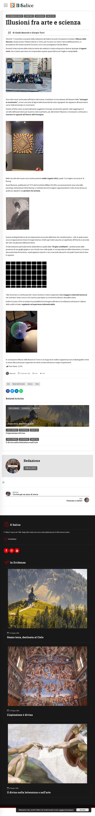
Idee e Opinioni (14, 408)
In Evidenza (26, 408)
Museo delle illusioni (19, 384)
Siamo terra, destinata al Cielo (21, 424)
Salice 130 (36, 408)
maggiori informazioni (66, 810)
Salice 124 (50, 16)
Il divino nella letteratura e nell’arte (22, 442)
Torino (37, 384)
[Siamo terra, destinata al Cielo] (47, 416)
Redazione (12, 373)
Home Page (29, 16)
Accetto (82, 810)
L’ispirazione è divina (15, 433)
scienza (30, 384)
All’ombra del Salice (14, 16)
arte (8, 384)
